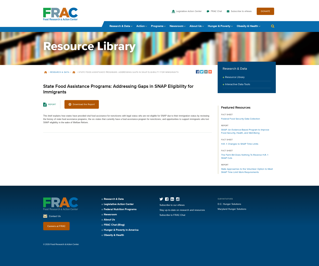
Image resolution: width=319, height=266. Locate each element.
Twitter (161, 199)
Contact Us (55, 216)
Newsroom (176, 26)
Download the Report (84, 104)
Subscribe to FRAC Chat (172, 215)
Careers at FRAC (56, 226)
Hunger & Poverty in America (121, 230)
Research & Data (119, 26)
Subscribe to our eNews (172, 205)
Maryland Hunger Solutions (232, 209)
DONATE (265, 11)
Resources (74, 72)
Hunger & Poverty (219, 26)
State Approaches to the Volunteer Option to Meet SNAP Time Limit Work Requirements (247, 170)
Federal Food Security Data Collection (240, 119)
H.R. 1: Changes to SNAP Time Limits (239, 144)
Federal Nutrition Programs (120, 209)
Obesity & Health (247, 26)
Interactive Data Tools (237, 84)
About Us (196, 26)
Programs (157, 26)
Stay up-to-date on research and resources (182, 210)
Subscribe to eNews (241, 11)
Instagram (177, 199)
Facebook (166, 199)
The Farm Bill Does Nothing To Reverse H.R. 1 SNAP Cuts (244, 156)
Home (45, 72)
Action (140, 26)
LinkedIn (172, 199)
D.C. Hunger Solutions (229, 204)
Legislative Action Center (189, 11)
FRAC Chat (216, 11)
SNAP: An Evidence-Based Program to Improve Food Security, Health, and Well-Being (245, 131)
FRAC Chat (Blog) (114, 225)
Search (272, 26)
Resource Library (235, 77)
